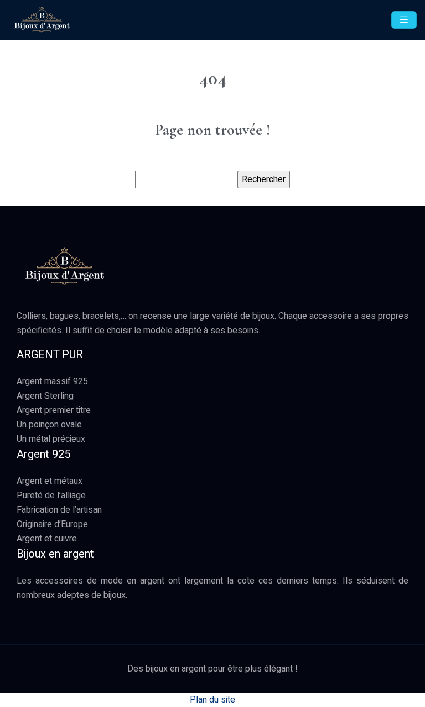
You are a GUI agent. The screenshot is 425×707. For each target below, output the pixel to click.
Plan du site (212, 699)
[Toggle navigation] (404, 20)
